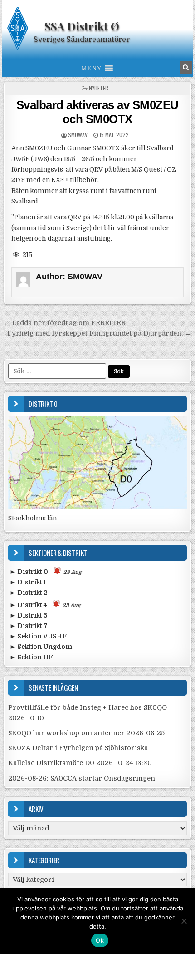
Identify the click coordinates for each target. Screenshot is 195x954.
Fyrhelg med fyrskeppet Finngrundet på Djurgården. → (99, 333)
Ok (100, 940)
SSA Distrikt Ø (81, 26)
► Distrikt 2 (29, 592)
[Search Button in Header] (186, 67)
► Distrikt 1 (28, 582)
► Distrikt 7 (29, 625)
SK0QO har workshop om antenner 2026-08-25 (86, 733)
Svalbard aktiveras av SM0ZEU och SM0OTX (97, 112)
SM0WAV (78, 134)
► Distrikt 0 (46, 571)
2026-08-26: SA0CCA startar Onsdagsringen (81, 778)
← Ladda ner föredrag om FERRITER (65, 322)
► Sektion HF (31, 657)
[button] (91, 68)
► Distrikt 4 (45, 604)
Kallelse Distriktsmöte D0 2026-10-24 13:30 (80, 762)
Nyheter (98, 88)
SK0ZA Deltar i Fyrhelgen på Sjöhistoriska (78, 747)
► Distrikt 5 (28, 615)
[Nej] (183, 920)
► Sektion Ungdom (41, 646)
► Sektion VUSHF (38, 636)
